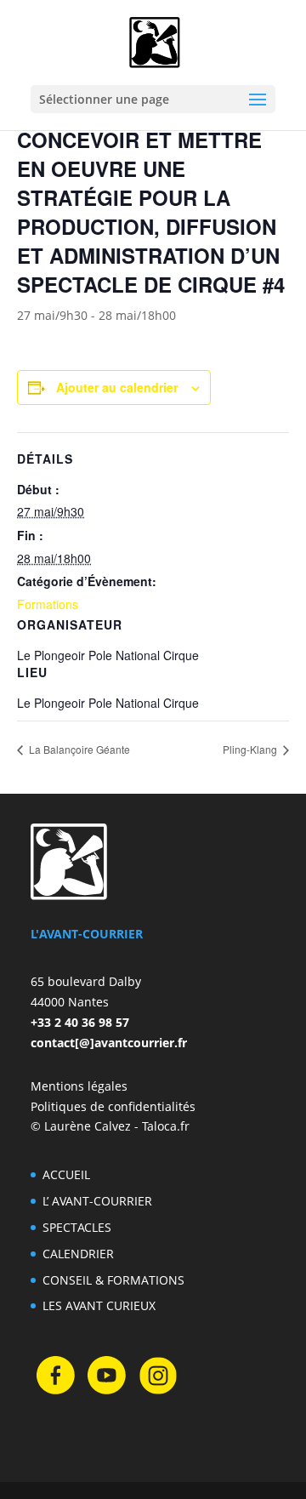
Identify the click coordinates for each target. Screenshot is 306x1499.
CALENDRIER (78, 1253)
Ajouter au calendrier (117, 387)
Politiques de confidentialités (113, 1106)
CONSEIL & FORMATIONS (113, 1280)
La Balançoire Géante (78, 749)
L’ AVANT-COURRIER (97, 1201)
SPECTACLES (76, 1227)
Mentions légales (79, 1086)
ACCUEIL (66, 1174)
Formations (47, 604)
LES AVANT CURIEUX (99, 1305)
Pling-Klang (251, 749)
